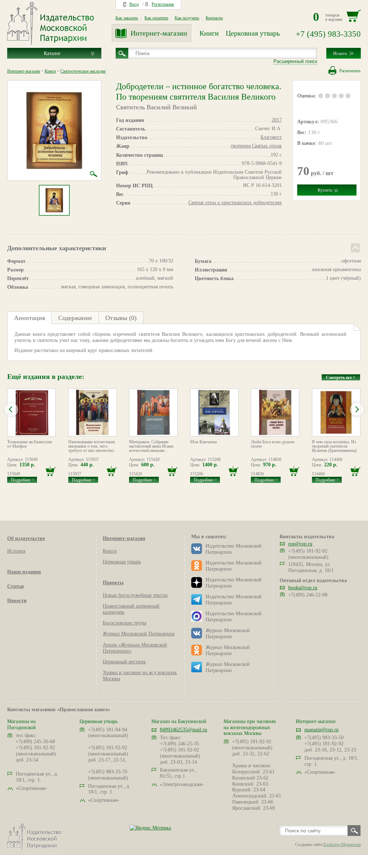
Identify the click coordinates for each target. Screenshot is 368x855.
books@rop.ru (302, 587)
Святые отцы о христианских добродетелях (235, 202)
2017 (277, 120)
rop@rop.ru (300, 544)
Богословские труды (124, 623)
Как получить (187, 17)
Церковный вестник (124, 661)
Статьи (15, 586)
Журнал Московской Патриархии (139, 633)
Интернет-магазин (158, 33)
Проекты (113, 582)
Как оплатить (156, 17)
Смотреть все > (340, 377)
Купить (325, 190)
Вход (134, 4)
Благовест (271, 137)
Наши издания (24, 572)
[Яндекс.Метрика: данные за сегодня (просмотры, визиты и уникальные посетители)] (150, 828)
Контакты (214, 17)
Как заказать (126, 17)
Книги (209, 33)
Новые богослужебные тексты (135, 595)
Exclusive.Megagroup (342, 844)
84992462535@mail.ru (183, 729)
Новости (17, 600)
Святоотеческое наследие (83, 71)
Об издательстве (26, 538)
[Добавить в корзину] (51, 471)
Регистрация (163, 4)
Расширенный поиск (295, 61)
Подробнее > (22, 480)
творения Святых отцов (256, 145)
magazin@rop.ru (321, 729)
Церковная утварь (253, 33)
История (16, 551)
